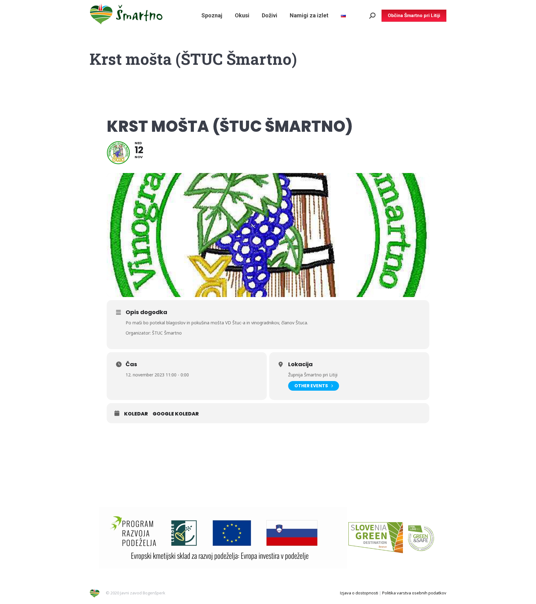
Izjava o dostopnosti (359, 593)
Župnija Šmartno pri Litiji (312, 375)
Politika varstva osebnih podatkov (414, 593)
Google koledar (176, 414)
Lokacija (300, 364)
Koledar (136, 414)
